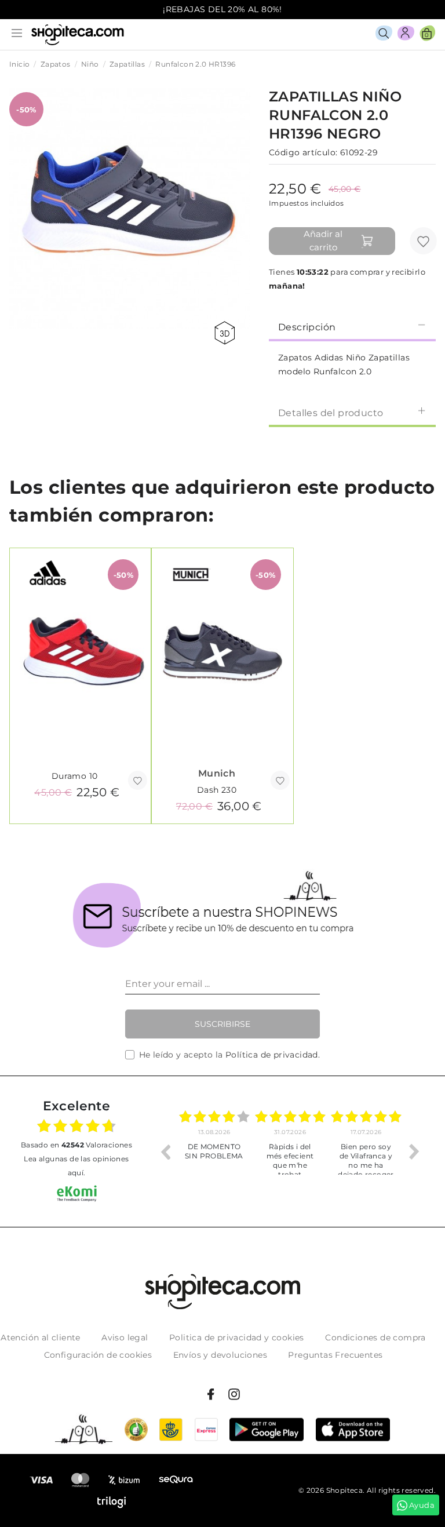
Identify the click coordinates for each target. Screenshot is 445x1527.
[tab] (352, 326)
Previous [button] (165, 1151)
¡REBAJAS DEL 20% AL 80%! (222, 9)
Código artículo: (303, 152)
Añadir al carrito (323, 240)
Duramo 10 (75, 776)
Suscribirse (222, 1024)
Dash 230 (216, 790)
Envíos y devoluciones (220, 1355)
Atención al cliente (41, 1337)
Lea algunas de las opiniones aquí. (76, 1165)
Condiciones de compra (375, 1337)
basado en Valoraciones (76, 1144)
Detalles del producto (330, 412)
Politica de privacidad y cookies (236, 1337)
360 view (226, 333)
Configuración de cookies (98, 1355)
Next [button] (414, 1151)
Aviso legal (124, 1337)
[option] (214, 1151)
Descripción (306, 327)
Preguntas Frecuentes (335, 1355)
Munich (216, 773)
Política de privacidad (271, 1054)
